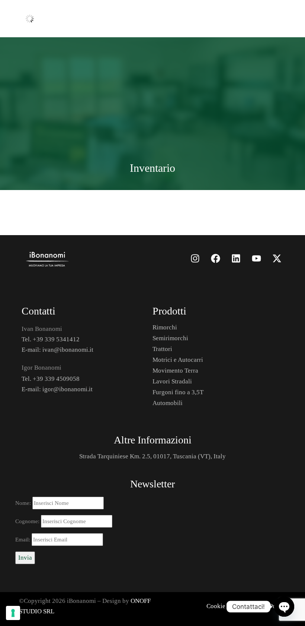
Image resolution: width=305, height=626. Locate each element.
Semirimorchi (170, 338)
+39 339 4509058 (56, 378)
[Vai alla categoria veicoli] (85, 258)
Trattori (162, 348)
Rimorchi (164, 327)
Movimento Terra (175, 370)
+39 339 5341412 (56, 339)
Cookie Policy (225, 606)
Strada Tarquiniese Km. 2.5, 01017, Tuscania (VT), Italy (152, 456)
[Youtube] (256, 258)
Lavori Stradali (172, 381)
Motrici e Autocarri (177, 359)
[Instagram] (195, 258)
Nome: (23, 503)
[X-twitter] (276, 258)
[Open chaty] (284, 607)
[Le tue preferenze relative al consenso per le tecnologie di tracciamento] (13, 613)
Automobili (167, 403)
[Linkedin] (236, 258)
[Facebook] (215, 258)
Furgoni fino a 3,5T (177, 392)
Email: (23, 540)
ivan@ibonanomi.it (67, 349)
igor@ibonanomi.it (67, 389)
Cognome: (28, 521)
